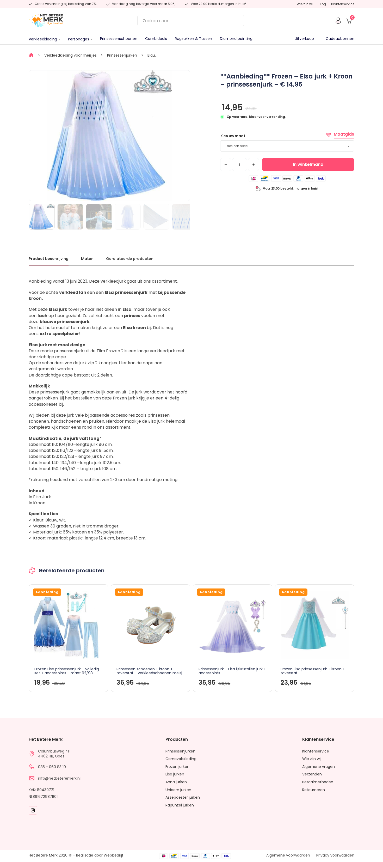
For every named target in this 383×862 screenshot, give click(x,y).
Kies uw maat (232, 135)
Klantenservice (342, 4)
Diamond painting (236, 38)
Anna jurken (176, 782)
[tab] (49, 260)
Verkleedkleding (43, 39)
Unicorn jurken (178, 789)
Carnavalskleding (180, 758)
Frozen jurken (177, 766)
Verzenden (312, 774)
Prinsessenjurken (122, 55)
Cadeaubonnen (340, 38)
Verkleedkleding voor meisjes (70, 55)
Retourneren (313, 789)
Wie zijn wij (305, 4)
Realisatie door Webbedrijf (99, 855)
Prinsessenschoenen (118, 38)
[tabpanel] (191, 409)
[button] (183, 77)
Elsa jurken (174, 774)
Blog (322, 4)
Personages (78, 39)
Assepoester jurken (182, 797)
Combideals (156, 38)
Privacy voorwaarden (335, 855)
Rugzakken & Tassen (193, 38)
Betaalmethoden (317, 782)
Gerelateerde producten (129, 258)
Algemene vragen (318, 766)
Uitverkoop (304, 38)
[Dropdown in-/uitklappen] (59, 39)
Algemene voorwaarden (288, 855)
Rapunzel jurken (179, 805)
